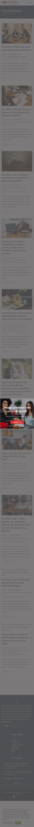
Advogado (16, 422)
